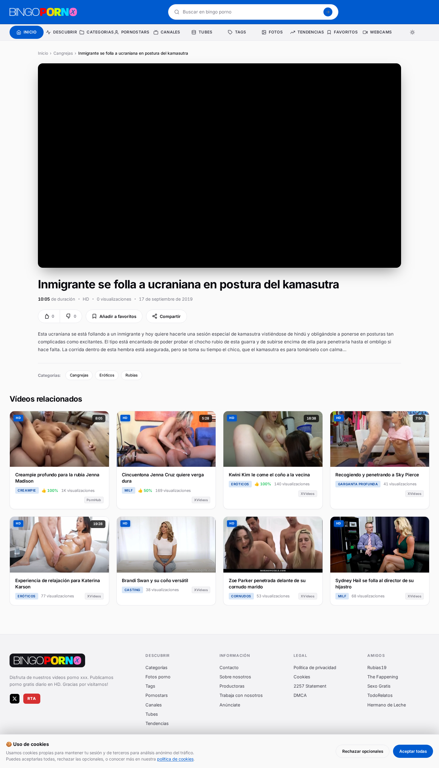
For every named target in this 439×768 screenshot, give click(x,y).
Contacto (229, 667)
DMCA (300, 695)
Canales (153, 704)
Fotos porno (158, 676)
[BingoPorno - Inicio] (43, 12)
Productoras (232, 686)
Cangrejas (63, 53)
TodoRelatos (380, 695)
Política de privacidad (315, 667)
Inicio (43, 53)
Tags (150, 686)
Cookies (302, 676)
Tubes (151, 714)
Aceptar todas (413, 751)
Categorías (156, 667)
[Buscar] (327, 11)
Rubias (131, 375)
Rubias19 (376, 667)
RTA (31, 698)
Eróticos (106, 375)
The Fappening (382, 676)
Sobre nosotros (235, 676)
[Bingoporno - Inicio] (47, 660)
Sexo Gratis (379, 686)
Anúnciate (230, 704)
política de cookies (175, 758)
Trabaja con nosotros (241, 695)
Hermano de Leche (386, 704)
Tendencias (157, 723)
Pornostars (156, 695)
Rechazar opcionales (362, 751)
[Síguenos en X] (15, 699)
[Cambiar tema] (413, 32)
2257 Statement (310, 686)
